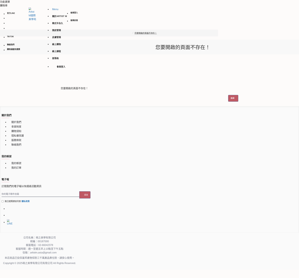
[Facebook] (9, 209)
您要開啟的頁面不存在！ (146, 33)
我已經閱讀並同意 (17, 201)
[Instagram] (9, 215)
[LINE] (9, 221)
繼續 (232, 98)
